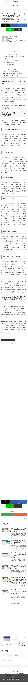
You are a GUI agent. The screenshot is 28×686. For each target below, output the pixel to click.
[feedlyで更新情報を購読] (9, 45)
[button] (18, 29)
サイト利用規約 (20, 673)
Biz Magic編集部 (12, 36)
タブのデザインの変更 (11, 67)
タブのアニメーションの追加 (12, 71)
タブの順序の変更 (10, 64)
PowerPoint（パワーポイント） (8, 339)
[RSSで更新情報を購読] (11, 45)
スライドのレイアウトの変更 (12, 60)
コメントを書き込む (14, 655)
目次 (12, 51)
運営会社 (7, 673)
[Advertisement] (14, 359)
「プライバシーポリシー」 (11, 678)
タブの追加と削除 (10, 62)
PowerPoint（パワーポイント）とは (12, 54)
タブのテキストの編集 (11, 69)
